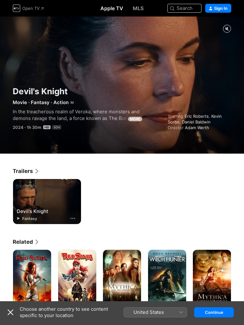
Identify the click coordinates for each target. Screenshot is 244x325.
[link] (26, 171)
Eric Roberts (197, 116)
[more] (72, 218)
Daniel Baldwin (196, 121)
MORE (135, 119)
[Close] (10, 312)
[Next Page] (237, 278)
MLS (138, 8)
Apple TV (111, 8)
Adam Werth (197, 127)
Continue (214, 312)
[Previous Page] (6, 278)
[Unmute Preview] (226, 29)
